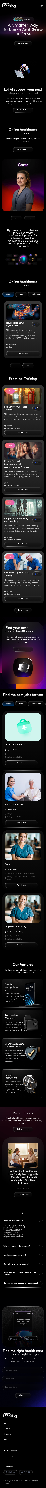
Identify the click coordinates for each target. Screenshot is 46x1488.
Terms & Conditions (10, 1450)
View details (21, 763)
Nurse (21, 294)
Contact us (7, 1434)
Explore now (21, 1129)
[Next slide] (29, 218)
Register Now (23, 43)
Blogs (5, 1439)
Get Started (21, 110)
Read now (21, 1194)
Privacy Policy (8, 1456)
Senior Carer (36, 294)
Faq (4, 1445)
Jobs (4, 1423)
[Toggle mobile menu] (42, 5)
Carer (8, 294)
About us (6, 1429)
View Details (23, 353)
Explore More (23, 610)
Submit (21, 1395)
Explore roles (21, 649)
